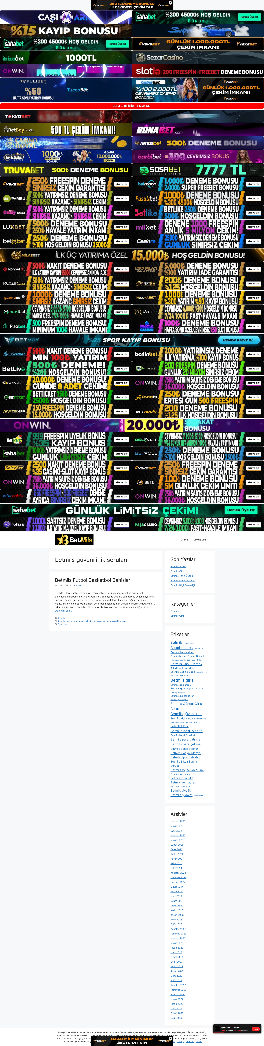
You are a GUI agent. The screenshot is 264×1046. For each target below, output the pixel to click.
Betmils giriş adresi (180, 685)
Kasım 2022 (177, 971)
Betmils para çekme (185, 744)
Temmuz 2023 (178, 933)
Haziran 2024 (177, 882)
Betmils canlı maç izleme (182, 668)
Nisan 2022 (176, 1003)
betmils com (64, 621)
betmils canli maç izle (178, 660)
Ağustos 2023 (178, 929)
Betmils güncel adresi (182, 695)
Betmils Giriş (200, 539)
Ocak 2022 (176, 1018)
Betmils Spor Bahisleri (185, 757)
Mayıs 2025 (176, 840)
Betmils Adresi (178, 566)
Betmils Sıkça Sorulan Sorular (184, 763)
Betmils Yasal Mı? (181, 778)
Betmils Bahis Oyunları (182, 580)
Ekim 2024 (176, 863)
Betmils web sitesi (180, 774)
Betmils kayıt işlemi (177, 722)
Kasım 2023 (177, 915)
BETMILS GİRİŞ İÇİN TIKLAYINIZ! (132, 105)
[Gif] (132, 255)
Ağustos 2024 (178, 872)
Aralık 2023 (176, 910)
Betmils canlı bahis (194, 660)
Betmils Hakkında (181, 718)
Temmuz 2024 (178, 877)
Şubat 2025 (176, 844)
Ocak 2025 (176, 849)
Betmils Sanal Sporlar (184, 748)
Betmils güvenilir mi (186, 714)
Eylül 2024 (176, 868)
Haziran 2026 (177, 821)
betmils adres (189, 643)
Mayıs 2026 (176, 826)
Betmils (184, 539)
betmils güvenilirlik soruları (114, 621)
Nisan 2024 (176, 891)
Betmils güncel (197, 689)
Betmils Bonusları (197, 656)
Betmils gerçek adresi (179, 675)
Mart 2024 (176, 896)
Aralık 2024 (176, 854)
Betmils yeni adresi (183, 782)
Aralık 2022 (176, 966)
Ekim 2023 (176, 919)
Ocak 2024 (176, 905)
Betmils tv (177, 770)
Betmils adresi (181, 648)
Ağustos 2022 (178, 985)
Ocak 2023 (176, 961)
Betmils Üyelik (180, 790)
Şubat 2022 (176, 1013)
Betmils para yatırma (185, 739)
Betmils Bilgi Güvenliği (182, 585)
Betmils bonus (178, 656)
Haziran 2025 (177, 835)
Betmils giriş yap (180, 688)
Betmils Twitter (195, 770)
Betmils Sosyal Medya (185, 753)
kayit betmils (199, 795)
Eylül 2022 (176, 980)
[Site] (66, 184)
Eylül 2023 (176, 924)
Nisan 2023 (176, 947)
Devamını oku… (63, 610)
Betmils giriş (182, 680)
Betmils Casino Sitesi (182, 671)
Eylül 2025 (176, 830)
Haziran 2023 (177, 938)
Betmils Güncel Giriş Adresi (186, 706)
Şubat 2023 (177, 957)
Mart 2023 (176, 952)
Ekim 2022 (176, 975)
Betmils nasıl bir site (186, 731)
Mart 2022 (176, 1008)
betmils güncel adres (177, 693)
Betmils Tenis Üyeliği (181, 575)
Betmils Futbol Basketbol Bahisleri (93, 580)
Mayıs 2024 (176, 886)
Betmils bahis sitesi (182, 652)
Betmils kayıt (200, 719)
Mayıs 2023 (176, 943)
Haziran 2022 (177, 994)
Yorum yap (63, 624)
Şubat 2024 (177, 901)
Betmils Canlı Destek (186, 664)
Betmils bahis (199, 648)
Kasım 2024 (177, 858)
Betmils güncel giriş (179, 699)
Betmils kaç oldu (192, 722)
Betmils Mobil (179, 726)
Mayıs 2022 (176, 999)
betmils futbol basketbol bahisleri (86, 621)
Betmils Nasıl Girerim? (182, 735)
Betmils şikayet (181, 795)
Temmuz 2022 (178, 989)
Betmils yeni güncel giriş (180, 786)
